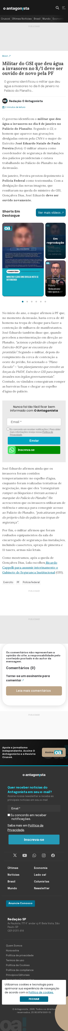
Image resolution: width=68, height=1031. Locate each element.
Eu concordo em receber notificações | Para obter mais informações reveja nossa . (34, 432)
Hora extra (12, 950)
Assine (49, 752)
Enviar (34, 440)
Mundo (46, 19)
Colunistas (41, 881)
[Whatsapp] (34, 855)
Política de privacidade (20, 955)
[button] (22, 301)
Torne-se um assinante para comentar (28, 678)
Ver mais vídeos (49, 212)
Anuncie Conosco (20, 903)
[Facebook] (53, 855)
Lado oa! (40, 875)
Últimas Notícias (22, 19)
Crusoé (5, 19)
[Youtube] (24, 855)
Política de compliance (20, 970)
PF (18, 582)
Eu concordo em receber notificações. (28, 817)
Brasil (37, 19)
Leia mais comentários (33, 690)
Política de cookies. (41, 992)
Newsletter (41, 888)
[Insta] (44, 855)
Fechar (34, 999)
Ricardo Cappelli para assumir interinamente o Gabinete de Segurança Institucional (30, 567)
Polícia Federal (31, 582)
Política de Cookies (18, 965)
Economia (58, 19)
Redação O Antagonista (26, 101)
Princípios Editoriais (18, 975)
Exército (8, 582)
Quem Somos (14, 946)
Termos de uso (15, 960)
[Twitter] (15, 855)
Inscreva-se (26, 449)
